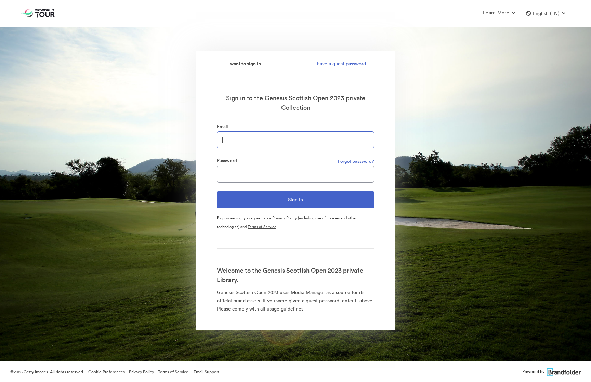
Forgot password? (356, 161)
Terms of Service (262, 226)
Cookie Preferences (106, 372)
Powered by (533, 371)
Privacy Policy (284, 218)
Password (227, 160)
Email (222, 126)
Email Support (206, 372)
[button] (545, 13)
